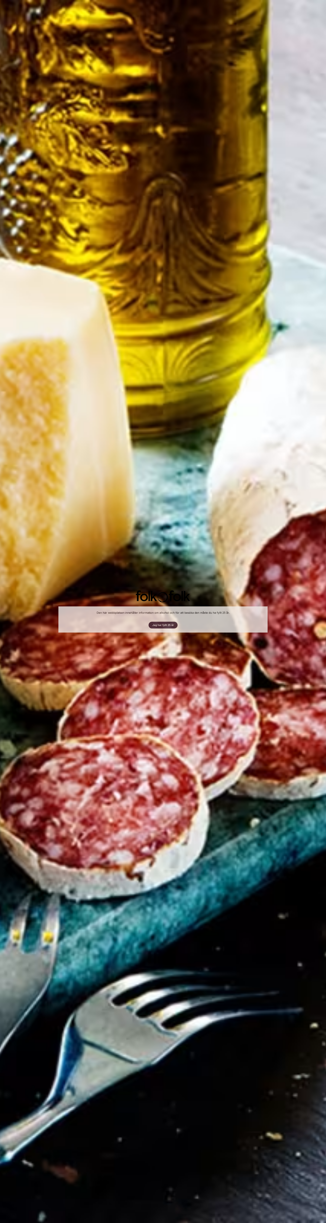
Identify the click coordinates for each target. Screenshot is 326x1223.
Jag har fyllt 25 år (163, 625)
